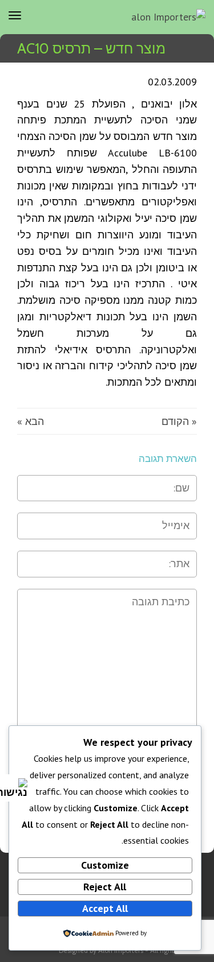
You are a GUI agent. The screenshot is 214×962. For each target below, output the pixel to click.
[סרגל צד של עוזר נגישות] (13, 788)
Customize (105, 865)
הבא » (30, 421)
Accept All (105, 908)
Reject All (104, 886)
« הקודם (179, 421)
